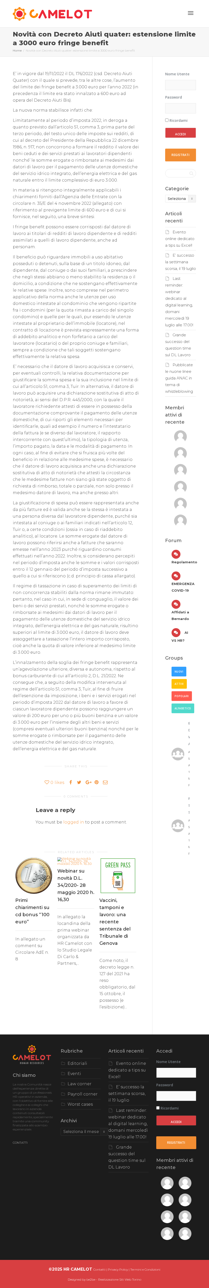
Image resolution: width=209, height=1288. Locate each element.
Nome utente (177, 73)
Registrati (180, 155)
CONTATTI (20, 1142)
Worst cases (80, 1104)
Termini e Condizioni (145, 1269)
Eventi (74, 1073)
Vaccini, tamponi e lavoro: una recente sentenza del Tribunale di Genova (114, 922)
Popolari (182, 696)
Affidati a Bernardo (180, 615)
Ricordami (178, 120)
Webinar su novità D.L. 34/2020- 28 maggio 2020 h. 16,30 (75, 885)
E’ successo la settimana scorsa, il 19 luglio (180, 262)
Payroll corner (83, 1094)
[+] (33, 875)
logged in (73, 822)
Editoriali (77, 1063)
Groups (174, 658)
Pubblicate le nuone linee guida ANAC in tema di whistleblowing (179, 378)
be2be (90, 1279)
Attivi (179, 684)
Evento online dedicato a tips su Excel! (179, 239)
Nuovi (179, 671)
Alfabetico (183, 708)
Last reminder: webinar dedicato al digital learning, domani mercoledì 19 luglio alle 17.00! (128, 1123)
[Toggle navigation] (190, 13)
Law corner (80, 1083)
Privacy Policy (118, 1269)
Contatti (99, 1269)
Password (173, 97)
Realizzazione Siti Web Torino (119, 1279)
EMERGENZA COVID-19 (183, 587)
